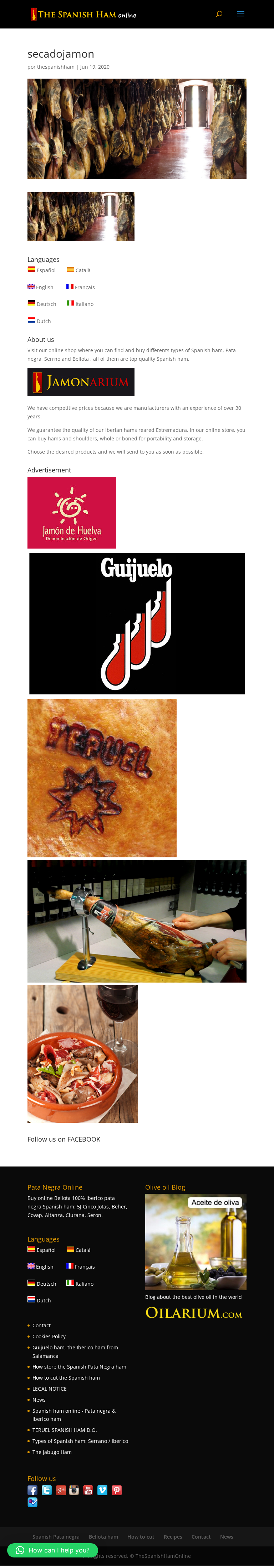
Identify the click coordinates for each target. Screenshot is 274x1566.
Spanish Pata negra (56, 1536)
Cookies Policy (49, 1336)
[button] (52, 1550)
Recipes (173, 1536)
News (39, 1399)
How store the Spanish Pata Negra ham (79, 1366)
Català (82, 270)
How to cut (140, 1536)
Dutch (43, 321)
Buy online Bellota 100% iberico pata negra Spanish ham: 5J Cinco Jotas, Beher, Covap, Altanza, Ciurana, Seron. (77, 1206)
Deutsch (45, 304)
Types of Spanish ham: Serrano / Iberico (80, 1441)
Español (46, 270)
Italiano (83, 304)
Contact (41, 1325)
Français (84, 287)
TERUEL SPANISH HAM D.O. (64, 1430)
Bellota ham (103, 1536)
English (44, 287)
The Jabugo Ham (52, 1452)
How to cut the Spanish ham (66, 1377)
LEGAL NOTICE (49, 1388)
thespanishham (56, 66)
